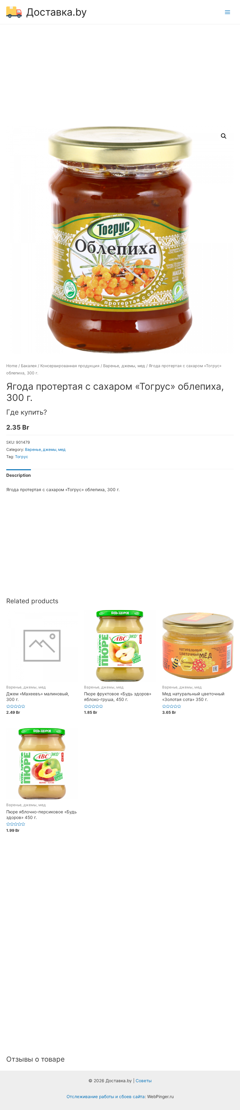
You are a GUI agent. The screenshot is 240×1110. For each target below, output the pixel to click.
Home (11, 365)
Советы (144, 1080)
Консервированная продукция (69, 365)
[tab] (18, 475)
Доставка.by (56, 12)
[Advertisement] (120, 76)
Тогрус (21, 456)
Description (18, 475)
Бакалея (29, 365)
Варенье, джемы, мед (124, 365)
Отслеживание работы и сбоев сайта (106, 1096)
